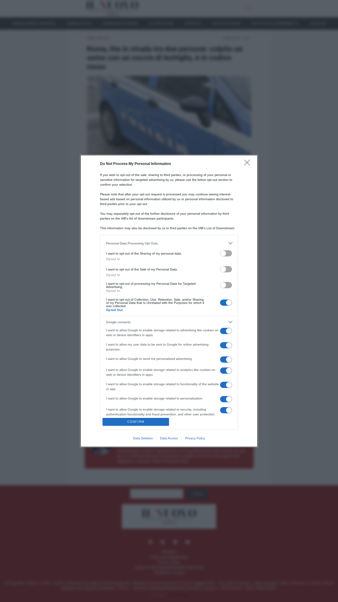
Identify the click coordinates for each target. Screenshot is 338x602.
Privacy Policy (195, 438)
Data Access (169, 438)
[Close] (248, 164)
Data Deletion (143, 438)
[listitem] (169, 243)
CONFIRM (135, 421)
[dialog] (169, 301)
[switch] (226, 253)
